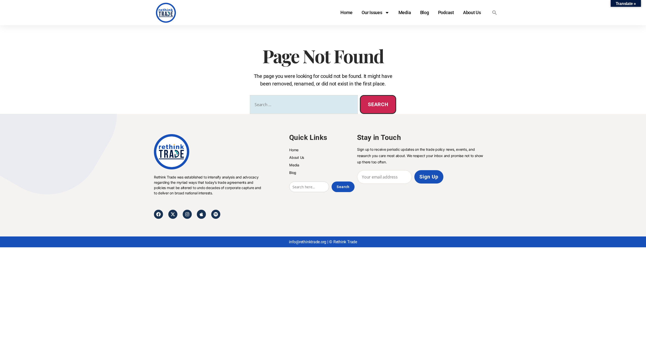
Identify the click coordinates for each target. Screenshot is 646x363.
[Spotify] (215, 214)
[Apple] (201, 214)
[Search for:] (303, 105)
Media (404, 12)
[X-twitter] (172, 214)
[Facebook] (158, 214)
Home (346, 12)
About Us (472, 12)
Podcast (446, 12)
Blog (424, 12)
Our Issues (372, 12)
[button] (494, 12)
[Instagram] (187, 214)
